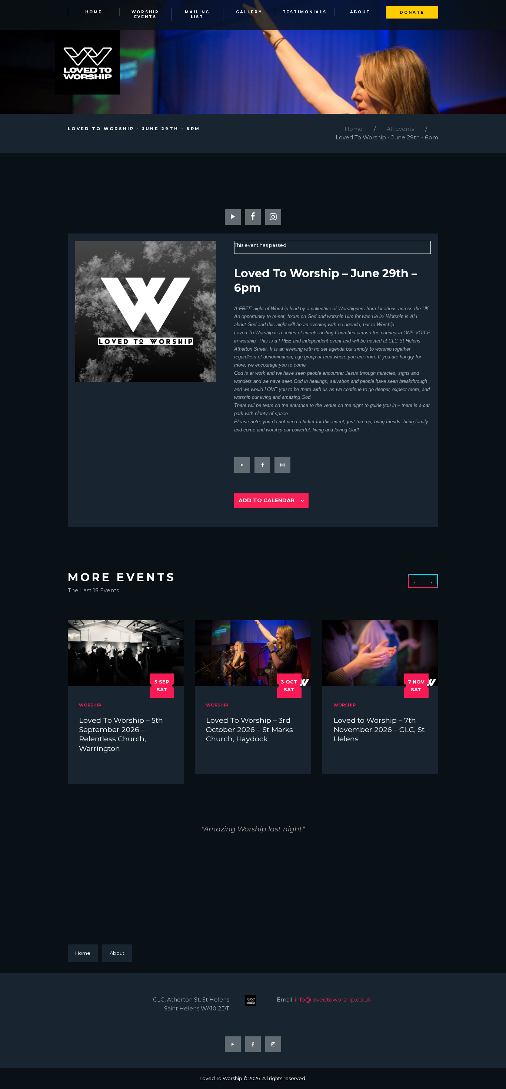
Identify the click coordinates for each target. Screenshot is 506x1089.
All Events (400, 128)
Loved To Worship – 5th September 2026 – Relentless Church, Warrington (121, 734)
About (117, 953)
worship (90, 705)
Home (353, 128)
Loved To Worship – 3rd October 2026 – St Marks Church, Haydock (249, 730)
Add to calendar (266, 500)
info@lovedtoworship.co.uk (333, 999)
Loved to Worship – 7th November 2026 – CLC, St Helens (379, 730)
